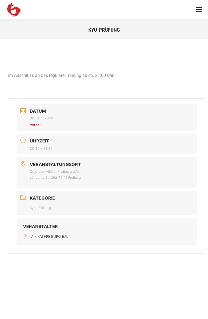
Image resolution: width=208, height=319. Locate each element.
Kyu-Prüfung (40, 208)
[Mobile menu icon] (199, 9)
